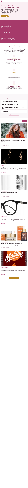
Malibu (3, 267)
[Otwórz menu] (26, 1)
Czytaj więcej (3, 172)
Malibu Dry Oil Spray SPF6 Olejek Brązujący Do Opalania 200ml (11, 269)
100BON (3, 165)
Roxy (6, 216)
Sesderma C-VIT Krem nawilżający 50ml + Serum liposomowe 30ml (11, 243)
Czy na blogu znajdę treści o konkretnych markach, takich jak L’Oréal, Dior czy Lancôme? (12, 108)
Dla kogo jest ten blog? (4, 111)
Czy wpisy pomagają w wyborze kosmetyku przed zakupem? (10, 104)
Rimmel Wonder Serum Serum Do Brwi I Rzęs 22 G (9, 192)
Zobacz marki (12, 16)
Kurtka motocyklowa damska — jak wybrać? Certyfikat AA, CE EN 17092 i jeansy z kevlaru (13, 141)
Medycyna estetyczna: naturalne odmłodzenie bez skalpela (10, 167)
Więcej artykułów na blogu (13, 114)
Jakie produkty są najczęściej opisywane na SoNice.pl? (9, 101)
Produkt (3, 216)
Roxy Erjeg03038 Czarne (5, 218)
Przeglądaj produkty (4, 16)
